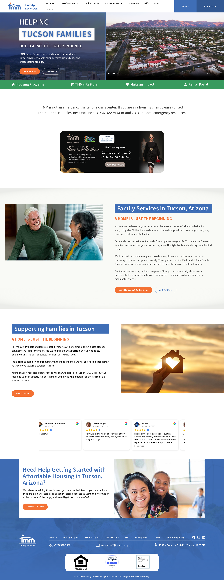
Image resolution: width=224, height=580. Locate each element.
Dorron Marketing (141, 576)
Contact (49, 9)
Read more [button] (145, 446)
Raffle (146, 3)
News (156, 3)
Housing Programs (92, 3)
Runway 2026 (141, 537)
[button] (184, 435)
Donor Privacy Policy (175, 537)
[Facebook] (193, 537)
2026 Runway (133, 3)
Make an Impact (112, 3)
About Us (50, 3)
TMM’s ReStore (68, 3)
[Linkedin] (203, 537)
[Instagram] (198, 537)
